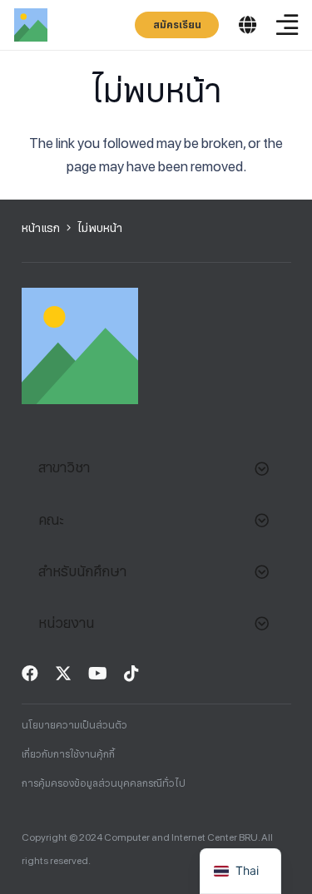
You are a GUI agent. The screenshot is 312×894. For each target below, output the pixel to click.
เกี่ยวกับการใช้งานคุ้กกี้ (68, 754)
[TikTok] (131, 673)
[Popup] (247, 25)
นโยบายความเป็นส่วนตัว (74, 725)
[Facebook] (30, 673)
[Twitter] (63, 673)
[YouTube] (97, 673)
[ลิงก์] (30, 25)
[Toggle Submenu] (262, 467)
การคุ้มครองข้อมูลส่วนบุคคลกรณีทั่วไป (104, 783)
